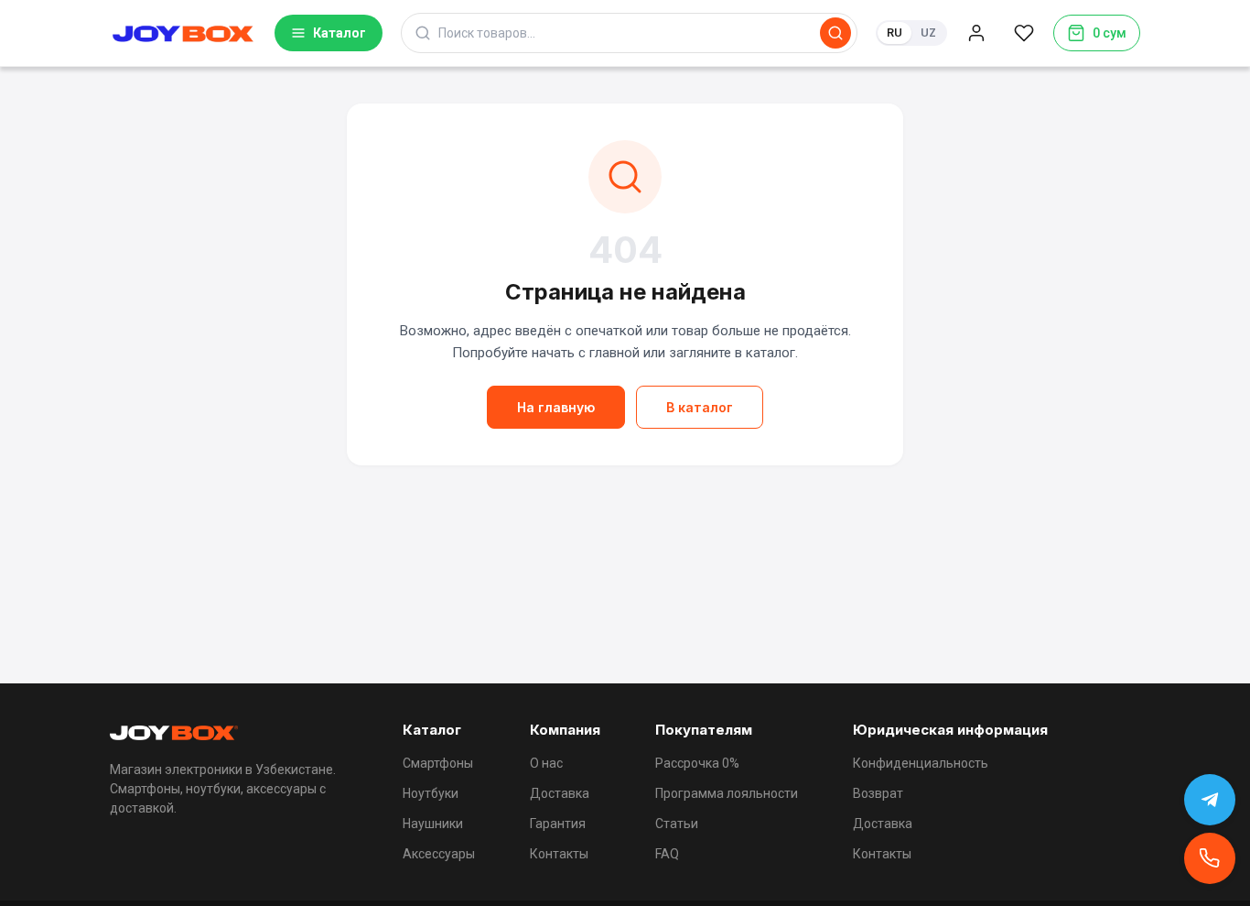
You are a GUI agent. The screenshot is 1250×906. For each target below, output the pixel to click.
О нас (546, 763)
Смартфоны (438, 763)
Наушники (433, 823)
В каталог (699, 407)
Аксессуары (439, 853)
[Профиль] (976, 33)
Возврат (878, 793)
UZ (928, 32)
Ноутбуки (430, 793)
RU (894, 32)
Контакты (559, 853)
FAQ (667, 853)
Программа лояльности (726, 793)
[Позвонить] (1209, 858)
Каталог (339, 33)
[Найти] (835, 33)
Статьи (676, 823)
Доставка (559, 793)
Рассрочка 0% (697, 763)
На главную (556, 407)
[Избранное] (1024, 33)
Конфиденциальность (920, 763)
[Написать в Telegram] (1209, 799)
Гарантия (558, 823)
